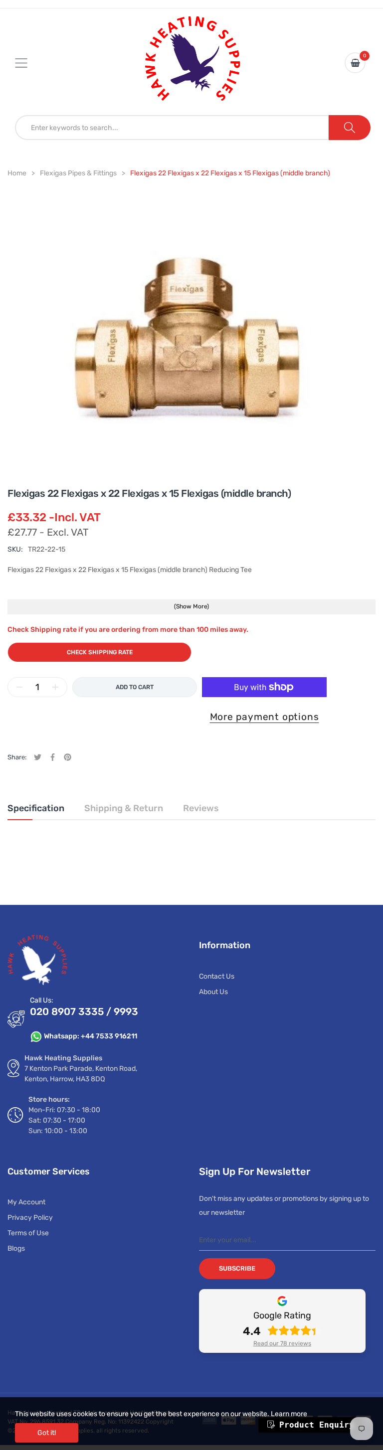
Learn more (289, 1414)
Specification (35, 808)
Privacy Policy (30, 1217)
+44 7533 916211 (109, 1036)
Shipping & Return (123, 808)
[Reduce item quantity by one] (19, 687)
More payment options (264, 717)
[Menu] (27, 62)
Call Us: (41, 1000)
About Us (213, 992)
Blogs (16, 1248)
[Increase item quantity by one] (55, 687)
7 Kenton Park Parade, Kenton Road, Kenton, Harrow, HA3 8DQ (80, 1073)
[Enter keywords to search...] (350, 127)
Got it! (46, 1433)
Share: (16, 757)
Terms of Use (28, 1233)
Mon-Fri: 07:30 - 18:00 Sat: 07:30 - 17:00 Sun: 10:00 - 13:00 (64, 1120)
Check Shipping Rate (100, 652)
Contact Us (216, 976)
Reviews (201, 808)
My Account (26, 1202)
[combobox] (172, 127)
